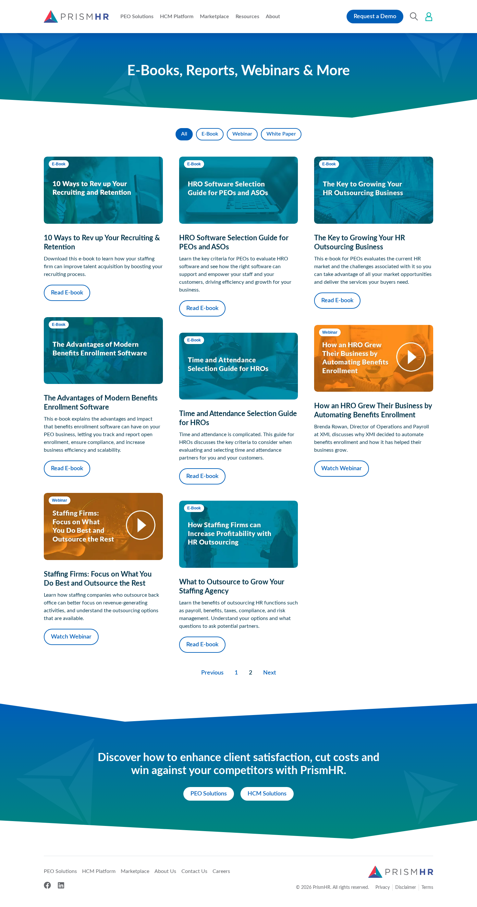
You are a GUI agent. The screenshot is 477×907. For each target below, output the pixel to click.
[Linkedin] (61, 885)
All (184, 134)
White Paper (281, 134)
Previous (212, 673)
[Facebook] (47, 885)
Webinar (242, 134)
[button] (136, 16)
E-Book (210, 134)
